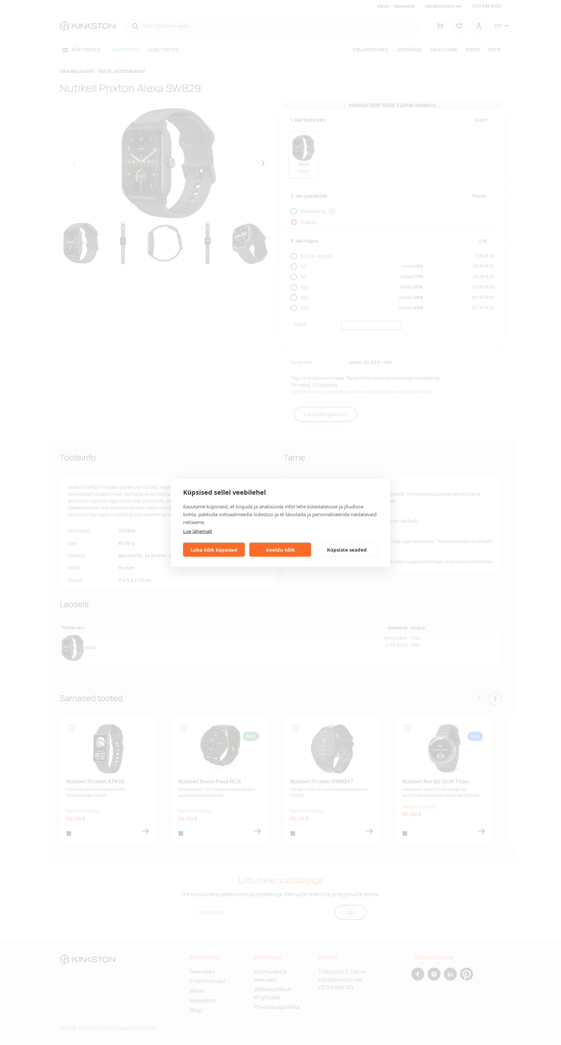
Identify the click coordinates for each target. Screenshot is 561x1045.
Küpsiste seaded (347, 549)
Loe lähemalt (197, 531)
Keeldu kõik (280, 549)
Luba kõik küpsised (214, 549)
